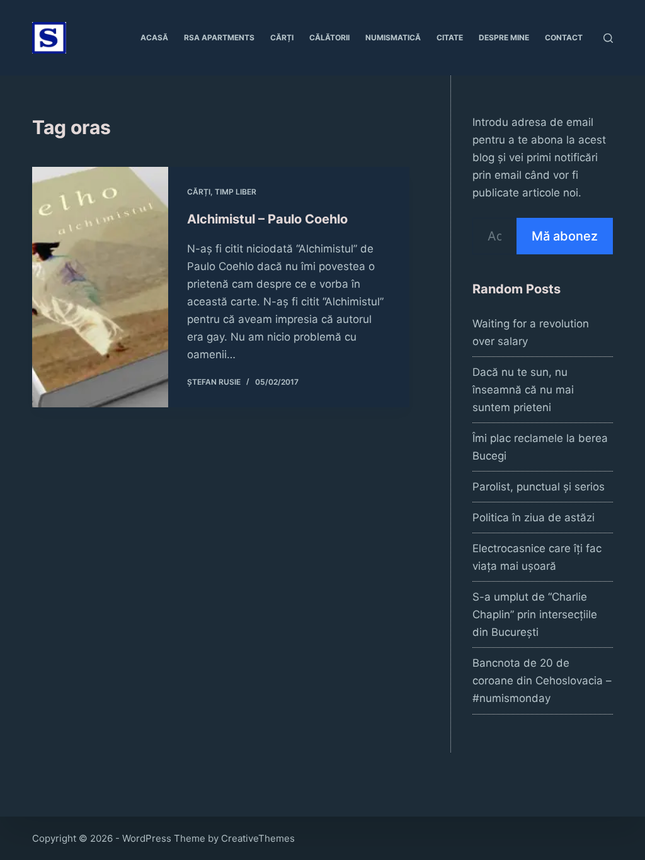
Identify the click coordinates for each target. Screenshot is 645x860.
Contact (564, 37)
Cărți (282, 37)
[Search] (608, 38)
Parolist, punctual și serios (538, 486)
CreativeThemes (258, 838)
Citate (450, 37)
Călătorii (329, 37)
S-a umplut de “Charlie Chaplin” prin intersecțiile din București (534, 614)
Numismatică (393, 37)
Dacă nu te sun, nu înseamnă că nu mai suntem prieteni (523, 390)
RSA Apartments (219, 37)
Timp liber (235, 191)
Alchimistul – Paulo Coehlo (267, 219)
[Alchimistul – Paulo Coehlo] (100, 287)
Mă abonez (565, 236)
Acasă (154, 37)
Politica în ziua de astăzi (533, 517)
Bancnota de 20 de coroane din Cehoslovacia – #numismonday (542, 680)
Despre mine (504, 37)
